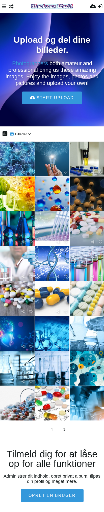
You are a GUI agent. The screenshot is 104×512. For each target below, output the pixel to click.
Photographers (30, 63)
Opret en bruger (52, 495)
